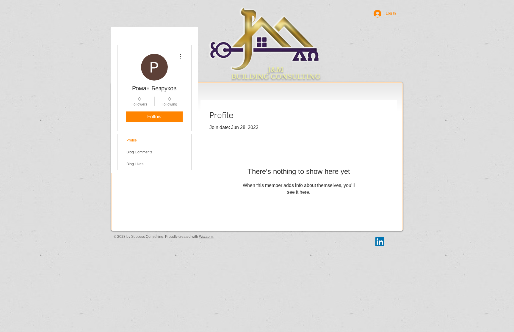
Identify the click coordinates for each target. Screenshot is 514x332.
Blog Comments (139, 152)
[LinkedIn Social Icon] (379, 241)
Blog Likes (134, 164)
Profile (131, 140)
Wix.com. (206, 237)
